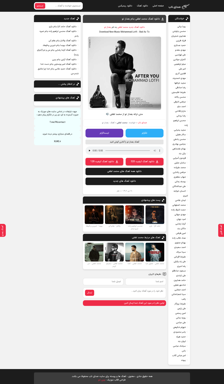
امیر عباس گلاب (179, 355)
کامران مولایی (179, 59)
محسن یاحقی (179, 139)
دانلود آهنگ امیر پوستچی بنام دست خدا (58, 64)
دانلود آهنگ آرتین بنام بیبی (64, 59)
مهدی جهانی (180, 214)
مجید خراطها (180, 83)
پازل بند (182, 153)
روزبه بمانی (181, 317)
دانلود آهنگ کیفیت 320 (142, 161)
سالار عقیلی (181, 134)
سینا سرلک (181, 252)
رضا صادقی (181, 87)
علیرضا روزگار (180, 303)
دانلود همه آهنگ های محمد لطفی (124, 171)
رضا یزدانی (181, 115)
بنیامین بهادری (179, 144)
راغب (183, 299)
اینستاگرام (104, 133)
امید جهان (181, 219)
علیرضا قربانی (180, 256)
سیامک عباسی (179, 346)
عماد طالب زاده (179, 238)
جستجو (40, 5)
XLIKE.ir (57, 141)
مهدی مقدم (180, 50)
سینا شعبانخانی (179, 294)
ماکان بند (181, 228)
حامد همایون (180, 280)
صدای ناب (142, 122)
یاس (184, 350)
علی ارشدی (181, 275)
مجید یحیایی (180, 130)
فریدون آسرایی (179, 158)
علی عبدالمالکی (179, 186)
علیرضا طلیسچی (179, 92)
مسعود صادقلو (179, 270)
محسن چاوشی (179, 31)
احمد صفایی (180, 289)
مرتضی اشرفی (180, 101)
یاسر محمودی (179, 332)
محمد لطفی (122, 27)
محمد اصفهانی (179, 205)
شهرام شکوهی (179, 327)
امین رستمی (180, 313)
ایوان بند (182, 341)
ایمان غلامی (180, 200)
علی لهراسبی (180, 54)
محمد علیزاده (180, 167)
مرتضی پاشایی (179, 172)
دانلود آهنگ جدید (137, 27)
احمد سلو (181, 106)
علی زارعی (181, 308)
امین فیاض (181, 233)
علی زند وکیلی (180, 261)
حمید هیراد (181, 336)
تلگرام (144, 133)
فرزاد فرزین (181, 40)
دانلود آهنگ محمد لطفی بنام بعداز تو (141, 19)
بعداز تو (107, 27)
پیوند (183, 360)
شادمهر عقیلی (180, 285)
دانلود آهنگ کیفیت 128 (102, 161)
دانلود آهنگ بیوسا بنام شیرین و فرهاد (59, 45)
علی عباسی (181, 322)
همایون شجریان (178, 36)
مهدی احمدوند (179, 78)
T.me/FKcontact (57, 122)
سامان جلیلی (180, 162)
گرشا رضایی (180, 223)
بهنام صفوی (180, 242)
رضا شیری (181, 266)
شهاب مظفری (180, 177)
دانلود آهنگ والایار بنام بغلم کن (62, 40)
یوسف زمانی (180, 181)
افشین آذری (180, 73)
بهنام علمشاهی (179, 148)
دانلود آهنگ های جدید (124, 181)
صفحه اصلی (158, 6)
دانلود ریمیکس (125, 6)
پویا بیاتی (181, 26)
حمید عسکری (180, 45)
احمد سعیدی (180, 247)
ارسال (89, 292)
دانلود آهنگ (142, 6)
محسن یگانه (180, 97)
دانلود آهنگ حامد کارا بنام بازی (62, 26)
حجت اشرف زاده (178, 209)
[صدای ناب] (178, 6)
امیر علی (182, 68)
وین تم (101, 380)
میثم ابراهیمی (180, 64)
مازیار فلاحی (180, 111)
